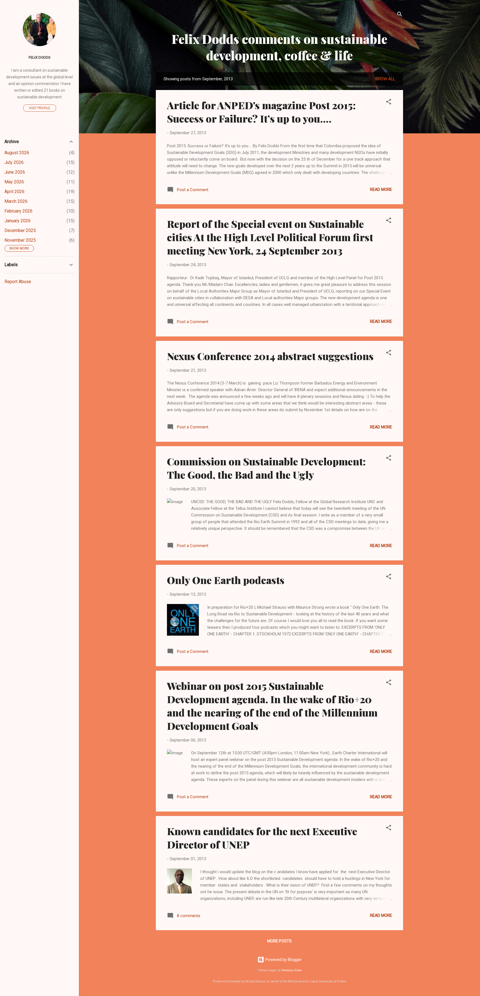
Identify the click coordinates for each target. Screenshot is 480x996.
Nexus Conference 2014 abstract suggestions (270, 356)
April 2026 (14, 191)
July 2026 (14, 162)
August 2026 (16, 152)
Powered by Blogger (283, 959)
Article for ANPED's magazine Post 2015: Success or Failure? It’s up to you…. (261, 111)
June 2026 (14, 172)
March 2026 (16, 201)
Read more (381, 189)
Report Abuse (17, 281)
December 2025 (20, 230)
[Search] (399, 15)
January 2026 (17, 220)
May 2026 (14, 181)
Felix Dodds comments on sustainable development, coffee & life (279, 47)
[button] (388, 102)
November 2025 (20, 240)
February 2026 (18, 211)
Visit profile (39, 108)
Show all (385, 78)
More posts (279, 941)
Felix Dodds (40, 57)
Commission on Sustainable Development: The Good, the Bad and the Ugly (266, 468)
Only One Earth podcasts (225, 579)
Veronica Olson (292, 970)
